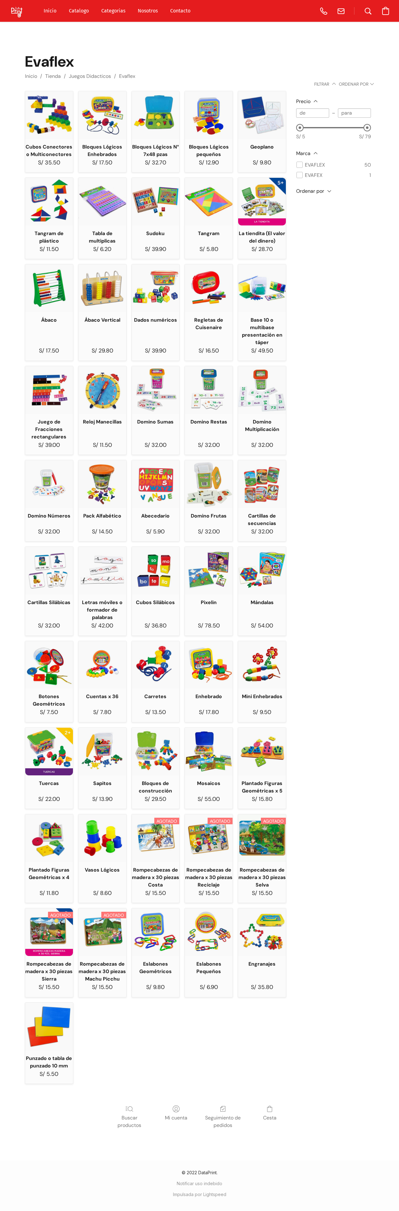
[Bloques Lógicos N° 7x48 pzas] (156, 115)
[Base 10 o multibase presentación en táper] (262, 288)
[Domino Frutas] (209, 484)
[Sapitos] (102, 751)
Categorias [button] (113, 11)
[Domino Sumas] (156, 390)
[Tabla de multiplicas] (102, 201)
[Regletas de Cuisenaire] (209, 288)
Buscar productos (129, 1121)
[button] (17, 11)
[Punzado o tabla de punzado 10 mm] (49, 1026)
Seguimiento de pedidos (223, 1121)
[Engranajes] (262, 932)
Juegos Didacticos (90, 76)
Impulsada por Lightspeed (199, 1194)
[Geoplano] (262, 115)
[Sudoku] (156, 201)
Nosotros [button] (148, 11)
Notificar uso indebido (199, 1183)
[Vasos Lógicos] (102, 838)
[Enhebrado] (209, 665)
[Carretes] (156, 665)
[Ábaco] (49, 288)
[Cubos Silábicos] (156, 570)
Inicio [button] (50, 11)
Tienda (53, 76)
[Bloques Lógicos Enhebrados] (102, 115)
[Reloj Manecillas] (102, 390)
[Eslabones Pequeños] (209, 932)
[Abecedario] (156, 484)
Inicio (31, 76)
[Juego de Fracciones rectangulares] (49, 390)
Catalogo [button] (79, 11)
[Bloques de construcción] (156, 751)
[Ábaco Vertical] (102, 288)
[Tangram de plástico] (49, 201)
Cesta (269, 1117)
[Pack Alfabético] (102, 484)
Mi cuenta (176, 1117)
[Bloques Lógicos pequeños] (209, 115)
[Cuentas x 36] (102, 665)
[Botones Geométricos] (49, 665)
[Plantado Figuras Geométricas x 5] (262, 751)
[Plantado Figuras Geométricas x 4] (49, 838)
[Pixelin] (209, 570)
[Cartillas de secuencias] (262, 484)
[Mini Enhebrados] (262, 665)
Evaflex (127, 76)
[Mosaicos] (209, 751)
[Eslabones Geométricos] (156, 932)
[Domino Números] (49, 484)
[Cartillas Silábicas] (49, 570)
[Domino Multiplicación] (262, 390)
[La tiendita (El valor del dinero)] (262, 201)
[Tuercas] (49, 751)
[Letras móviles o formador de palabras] (102, 570)
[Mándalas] (262, 570)
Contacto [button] (180, 11)
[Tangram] (209, 201)
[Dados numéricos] (156, 288)
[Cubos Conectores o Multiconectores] (49, 115)
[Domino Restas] (209, 390)
